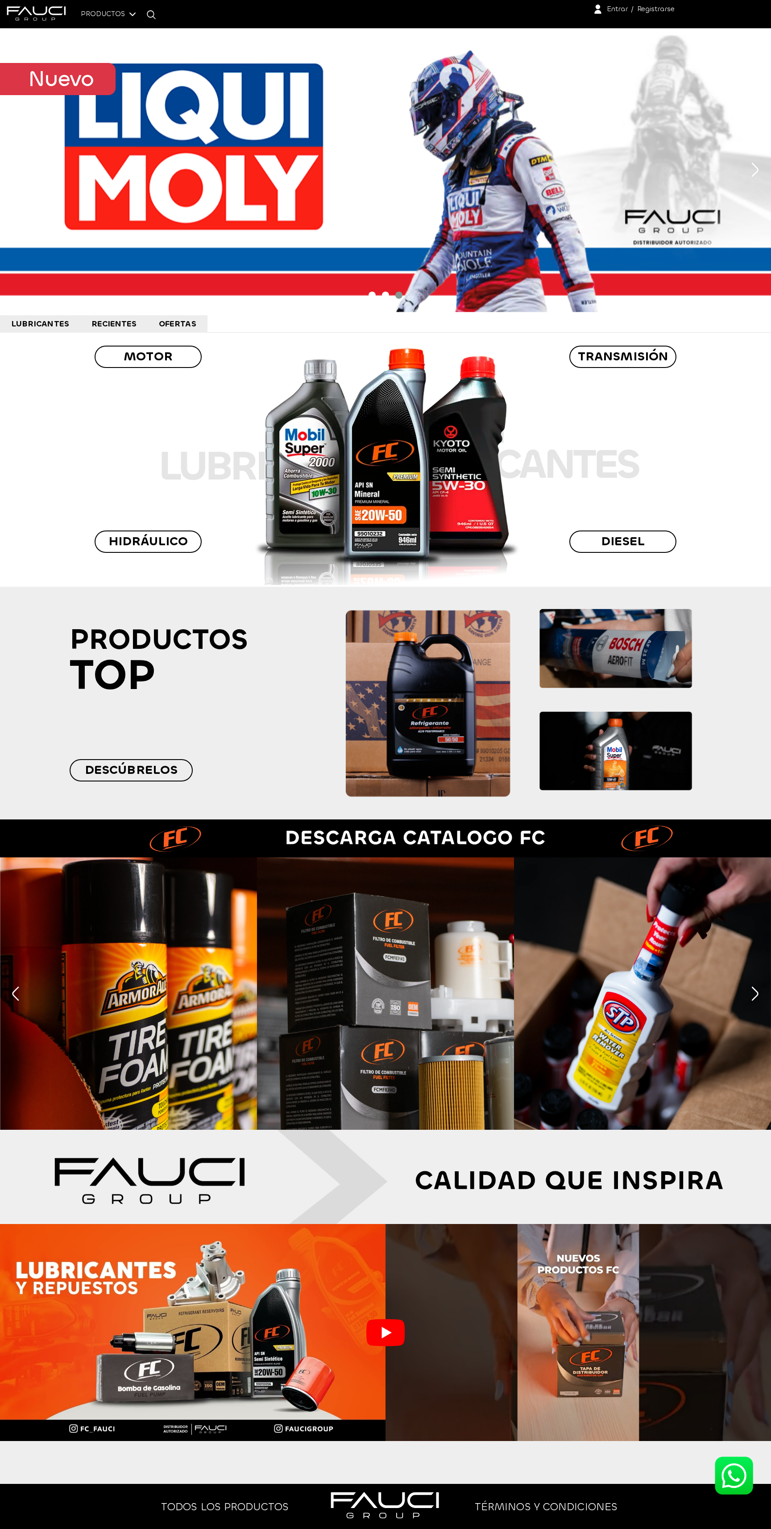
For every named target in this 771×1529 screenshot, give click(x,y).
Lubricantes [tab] (40, 323)
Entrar (617, 8)
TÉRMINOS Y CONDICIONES (546, 1507)
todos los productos (225, 1507)
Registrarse (656, 8)
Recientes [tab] (114, 323)
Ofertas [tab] (177, 323)
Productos (104, 13)
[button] (372, 295)
